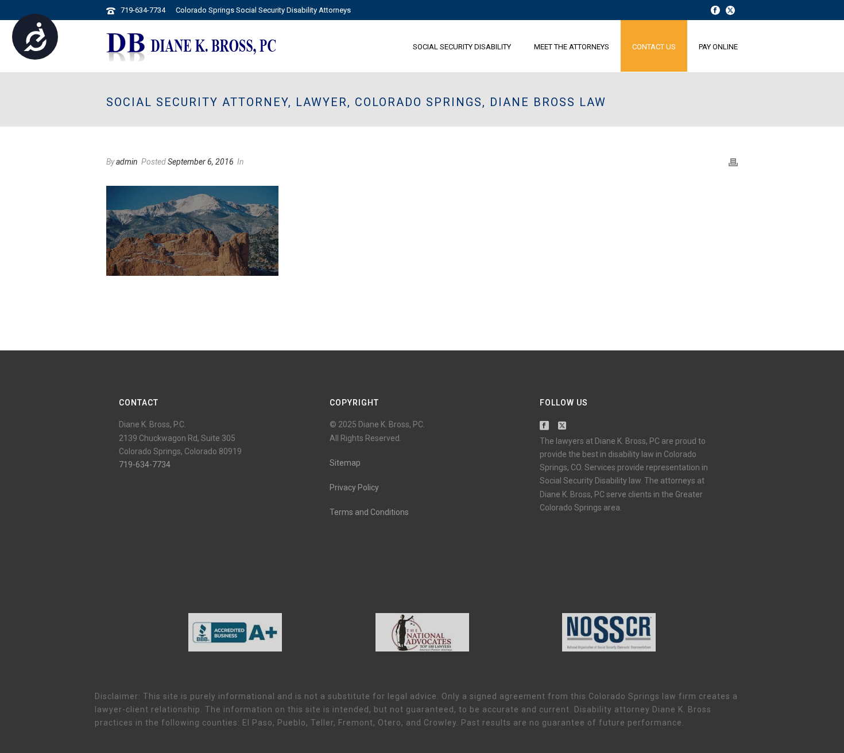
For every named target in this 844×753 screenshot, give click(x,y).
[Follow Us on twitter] (562, 426)
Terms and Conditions (369, 512)
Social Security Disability (462, 46)
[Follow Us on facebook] (544, 426)
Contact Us (654, 46)
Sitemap (345, 462)
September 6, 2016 (201, 161)
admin (127, 161)
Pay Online (718, 46)
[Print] (733, 162)
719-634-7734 (143, 10)
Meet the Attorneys (571, 46)
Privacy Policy (354, 487)
